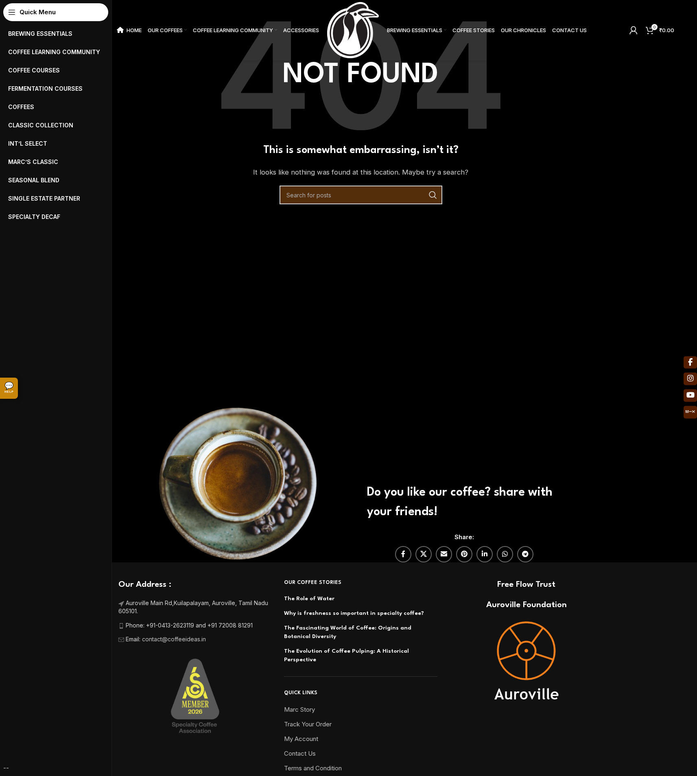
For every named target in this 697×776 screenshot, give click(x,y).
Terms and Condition (313, 768)
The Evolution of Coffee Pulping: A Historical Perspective (346, 655)
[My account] (633, 30)
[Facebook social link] (403, 554)
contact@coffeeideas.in (175, 639)
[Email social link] (444, 554)
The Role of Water (309, 598)
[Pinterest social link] (464, 554)
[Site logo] (353, 29)
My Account (301, 739)
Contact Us (300, 753)
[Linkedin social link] (484, 554)
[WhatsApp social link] (505, 554)
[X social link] (423, 554)
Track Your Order (308, 724)
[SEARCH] (433, 195)
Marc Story (299, 709)
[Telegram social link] (525, 554)
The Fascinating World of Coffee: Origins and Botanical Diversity (347, 632)
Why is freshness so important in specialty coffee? (354, 613)
